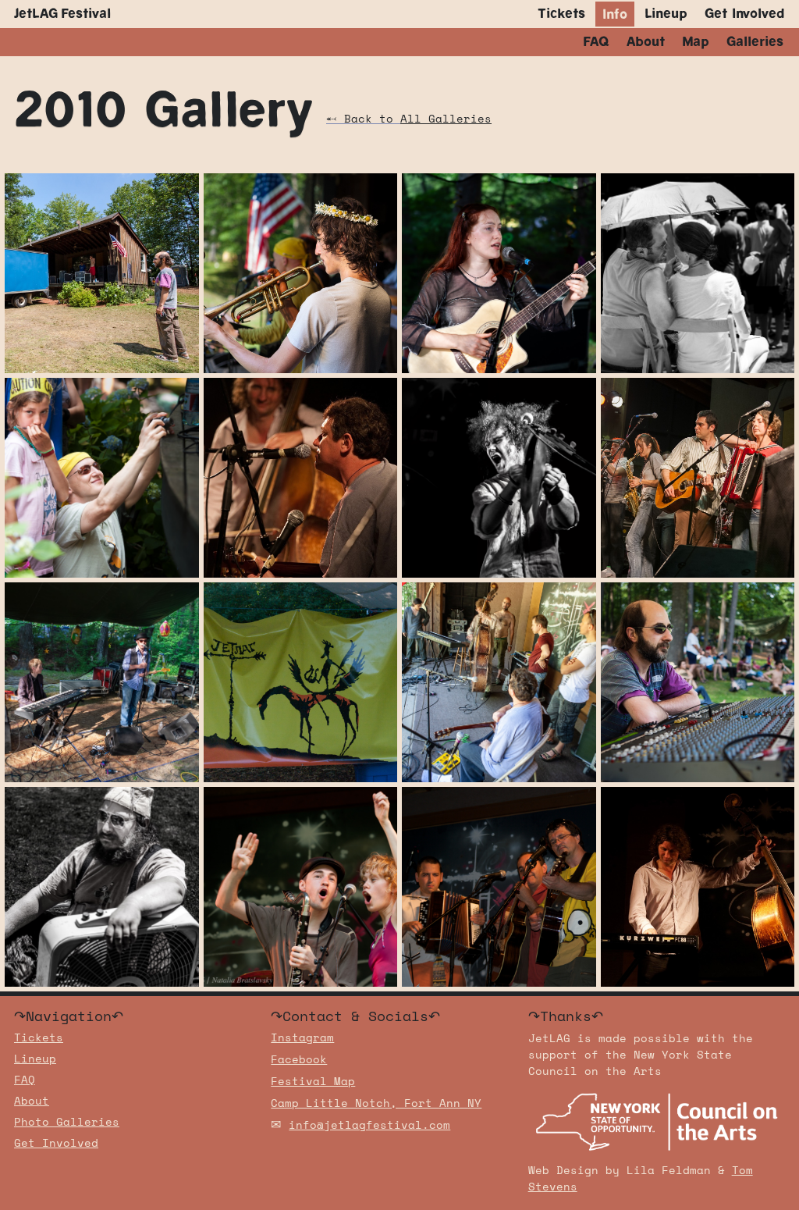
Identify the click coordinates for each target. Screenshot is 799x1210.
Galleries (754, 42)
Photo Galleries (66, 1123)
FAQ (596, 42)
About (646, 42)
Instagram (302, 1039)
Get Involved (745, 14)
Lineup (666, 14)
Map (695, 42)
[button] (614, 14)
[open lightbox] (102, 273)
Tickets (561, 14)
